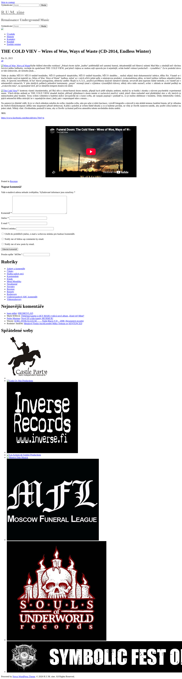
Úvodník (11, 34)
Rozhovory (12, 294)
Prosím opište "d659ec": (12, 254)
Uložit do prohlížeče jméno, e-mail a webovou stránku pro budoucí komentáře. (40, 234)
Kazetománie (13, 276)
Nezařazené (12, 284)
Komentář (6, 213)
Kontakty (11, 39)
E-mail (5, 223)
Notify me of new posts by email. (19, 244)
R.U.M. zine (12, 12)
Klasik (10, 279)
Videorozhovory (14, 299)
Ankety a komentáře (16, 268)
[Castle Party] (27, 378)
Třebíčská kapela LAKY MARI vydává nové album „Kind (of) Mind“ (52, 316)
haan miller (12, 313)
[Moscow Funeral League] (53, 540)
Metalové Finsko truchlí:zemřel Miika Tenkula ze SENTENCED (53, 323)
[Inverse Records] (42, 452)
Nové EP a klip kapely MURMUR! (37, 318)
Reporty (10, 291)
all (2, 61)
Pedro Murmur (13, 318)
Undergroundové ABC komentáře (22, 297)
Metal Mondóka (14, 281)
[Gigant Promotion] (17, 457)
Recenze (14, 181)
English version (14, 44)
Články (10, 271)
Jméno (5, 218)
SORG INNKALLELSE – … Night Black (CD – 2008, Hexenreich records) (49, 321)
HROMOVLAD (25, 313)
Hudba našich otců (15, 274)
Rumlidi (10, 42)
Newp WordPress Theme (24, 676)
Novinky (11, 286)
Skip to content (8, 2)
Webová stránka (8, 228)
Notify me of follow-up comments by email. (24, 239)
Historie (10, 36)
